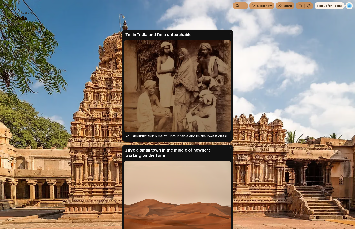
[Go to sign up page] (349, 5)
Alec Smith (21, 13)
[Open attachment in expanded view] (177, 86)
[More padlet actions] (309, 5)
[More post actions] (230, 32)
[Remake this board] (300, 5)
